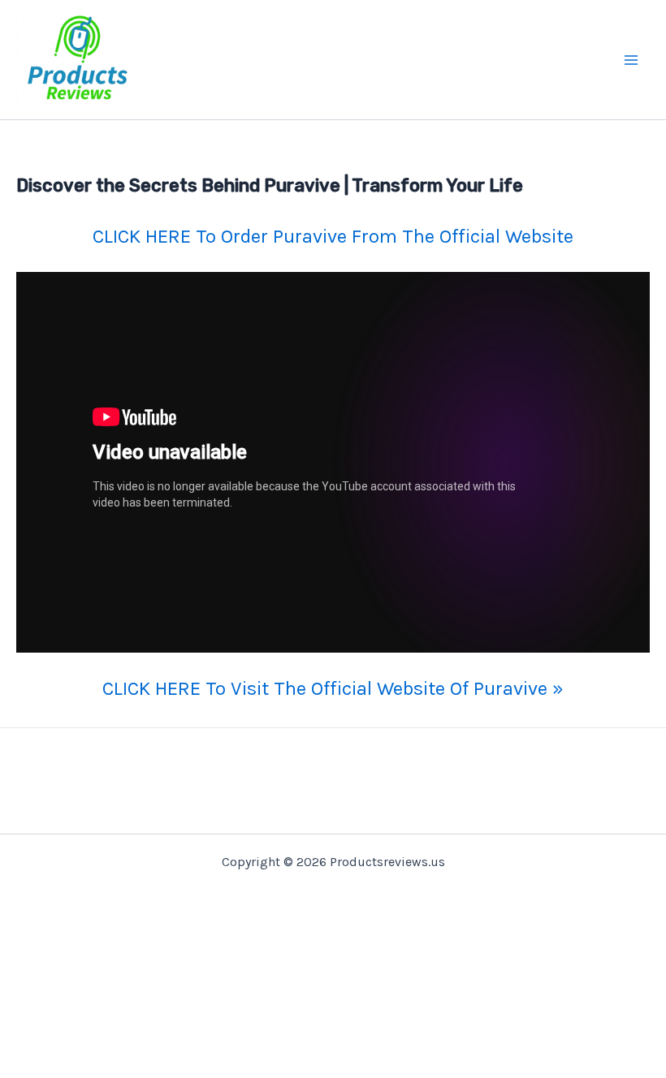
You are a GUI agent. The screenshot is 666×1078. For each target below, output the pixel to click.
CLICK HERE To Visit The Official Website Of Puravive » (333, 688)
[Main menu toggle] (632, 60)
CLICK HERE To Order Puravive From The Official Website (333, 236)
